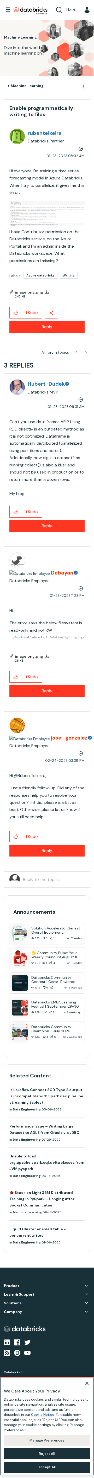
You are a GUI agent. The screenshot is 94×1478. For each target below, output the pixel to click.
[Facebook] (17, 1341)
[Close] (87, 1383)
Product (11, 1286)
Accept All (47, 1467)
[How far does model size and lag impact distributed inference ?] (76, 352)
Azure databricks (40, 275)
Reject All (47, 1454)
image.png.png (29, 292)
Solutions (13, 1303)
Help (70, 10)
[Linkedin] (7, 1341)
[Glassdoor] (17, 1352)
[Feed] (7, 1352)
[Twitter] (27, 1341)
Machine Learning (27, 85)
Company (13, 1312)
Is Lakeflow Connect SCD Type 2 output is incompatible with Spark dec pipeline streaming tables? (46, 1096)
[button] (47, 213)
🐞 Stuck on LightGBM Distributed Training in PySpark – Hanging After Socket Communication (41, 1199)
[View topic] (20, 934)
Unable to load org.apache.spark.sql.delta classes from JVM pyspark (46, 1162)
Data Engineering (27, 1109)
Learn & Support (19, 1294)
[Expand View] (86, 1285)
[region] (47, 1426)
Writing (69, 275)
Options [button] (82, 86)
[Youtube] (27, 1352)
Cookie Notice (42, 1414)
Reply (47, 326)
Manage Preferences (47, 1440)
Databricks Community (31, 11)
